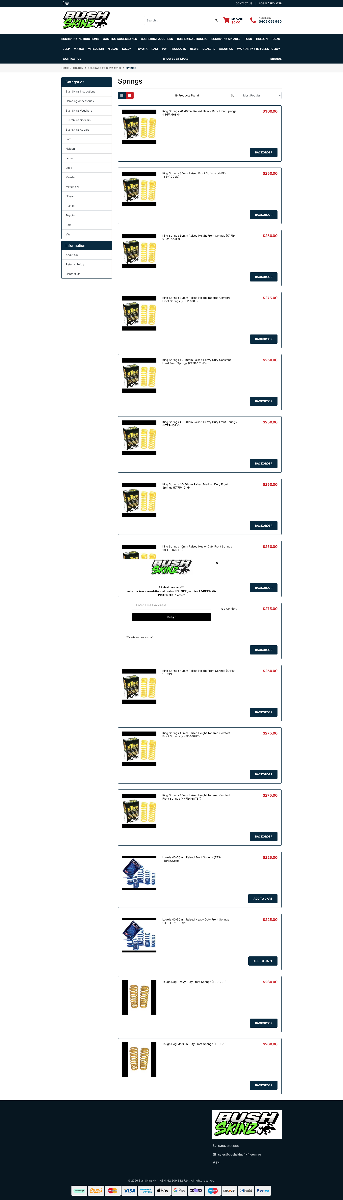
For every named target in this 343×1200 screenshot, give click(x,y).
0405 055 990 (270, 21)
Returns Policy (75, 264)
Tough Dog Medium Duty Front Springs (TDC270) (194, 1044)
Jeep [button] (66, 48)
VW (68, 234)
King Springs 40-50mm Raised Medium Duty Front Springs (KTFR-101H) (195, 486)
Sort (233, 95)
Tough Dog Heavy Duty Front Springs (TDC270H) (194, 981)
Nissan (70, 196)
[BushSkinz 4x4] (86, 20)
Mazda (70, 177)
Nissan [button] (113, 48)
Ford (68, 139)
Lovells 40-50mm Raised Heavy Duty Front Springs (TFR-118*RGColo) (195, 921)
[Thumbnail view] (122, 95)
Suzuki (70, 205)
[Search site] (216, 20)
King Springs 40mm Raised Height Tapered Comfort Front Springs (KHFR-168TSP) (196, 796)
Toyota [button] (141, 48)
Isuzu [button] (276, 38)
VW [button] (164, 48)
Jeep (69, 167)
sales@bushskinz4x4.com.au (239, 1154)
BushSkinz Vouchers (157, 38)
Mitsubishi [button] (96, 48)
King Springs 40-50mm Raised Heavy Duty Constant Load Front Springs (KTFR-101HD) (196, 361)
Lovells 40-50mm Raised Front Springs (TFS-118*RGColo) (191, 859)
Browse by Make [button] (176, 58)
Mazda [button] (79, 48)
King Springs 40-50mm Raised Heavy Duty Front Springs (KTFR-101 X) (199, 423)
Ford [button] (248, 38)
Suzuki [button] (127, 48)
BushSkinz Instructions (80, 38)
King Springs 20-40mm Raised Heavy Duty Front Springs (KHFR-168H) (199, 112)
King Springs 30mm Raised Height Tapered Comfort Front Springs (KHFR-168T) (196, 299)
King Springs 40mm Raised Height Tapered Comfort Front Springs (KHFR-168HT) (196, 734)
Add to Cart (262, 898)
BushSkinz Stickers (192, 38)
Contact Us (72, 58)
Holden (70, 148)
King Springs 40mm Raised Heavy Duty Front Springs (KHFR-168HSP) (197, 548)
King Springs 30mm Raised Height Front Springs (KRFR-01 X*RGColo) (198, 237)
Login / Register (270, 3)
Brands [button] (276, 58)
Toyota (70, 215)
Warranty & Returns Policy (258, 48)
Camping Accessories (120, 38)
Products (178, 48)
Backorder (263, 152)
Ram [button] (154, 48)
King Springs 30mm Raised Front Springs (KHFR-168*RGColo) (194, 175)
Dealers (208, 48)
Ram (68, 225)
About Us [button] (226, 48)
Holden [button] (262, 38)
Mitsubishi (72, 186)
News (194, 48)
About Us (72, 254)
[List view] (130, 95)
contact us (244, 3)
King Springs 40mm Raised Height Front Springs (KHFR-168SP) (198, 672)
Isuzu (69, 158)
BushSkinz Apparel (225, 38)
